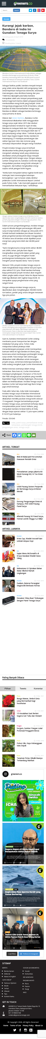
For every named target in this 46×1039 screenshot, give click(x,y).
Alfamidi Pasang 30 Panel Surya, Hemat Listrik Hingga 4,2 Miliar (30, 517)
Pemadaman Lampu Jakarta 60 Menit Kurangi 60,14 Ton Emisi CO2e (30, 474)
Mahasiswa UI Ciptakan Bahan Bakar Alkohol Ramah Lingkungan (29, 570)
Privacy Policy (28, 1025)
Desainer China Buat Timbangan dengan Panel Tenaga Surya (30, 599)
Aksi (18, 454)
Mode (6, 986)
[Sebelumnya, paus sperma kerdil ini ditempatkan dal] (23, 886)
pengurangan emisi (10, 427)
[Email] (34, 435)
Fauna (27, 986)
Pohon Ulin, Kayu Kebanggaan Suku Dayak (29, 744)
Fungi (27, 989)
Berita (4, 968)
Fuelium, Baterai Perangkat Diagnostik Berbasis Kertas (28, 584)
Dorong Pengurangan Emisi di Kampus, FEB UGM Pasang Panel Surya (29, 503)
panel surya (21, 422)
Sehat (19, 711)
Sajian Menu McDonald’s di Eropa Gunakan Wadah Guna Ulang (28, 555)
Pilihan (8, 688)
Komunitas (29, 974)
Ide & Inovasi (28, 977)
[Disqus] (23, 638)
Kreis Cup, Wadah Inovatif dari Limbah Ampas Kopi (29, 539)
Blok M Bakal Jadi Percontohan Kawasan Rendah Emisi (29, 457)
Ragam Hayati (28, 980)
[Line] (29, 435)
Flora (18, 696)
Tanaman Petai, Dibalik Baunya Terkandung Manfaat (29, 759)
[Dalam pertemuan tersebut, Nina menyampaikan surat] (23, 929)
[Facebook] (14, 435)
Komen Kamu (9, 996)
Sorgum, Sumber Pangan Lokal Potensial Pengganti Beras (29, 729)
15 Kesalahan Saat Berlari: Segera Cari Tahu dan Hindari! (29, 714)
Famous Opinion (10, 983)
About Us (39, 1025)
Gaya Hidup (6, 980)
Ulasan (6, 991)
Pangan (19, 726)
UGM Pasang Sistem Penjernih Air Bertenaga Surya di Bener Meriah (30, 489)
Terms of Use (15, 1025)
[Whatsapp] (24, 435)
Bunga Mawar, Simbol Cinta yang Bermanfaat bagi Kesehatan (28, 700)
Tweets (23, 688)
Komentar (38, 688)
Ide (18, 551)
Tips (5, 994)
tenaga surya (24, 427)
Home (5, 1025)
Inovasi (6, 19)
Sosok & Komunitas (31, 968)
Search (16, 10)
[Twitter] (19, 435)
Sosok (27, 971)
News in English (10, 976)
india (13, 422)
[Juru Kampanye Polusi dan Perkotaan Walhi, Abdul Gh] (23, 843)
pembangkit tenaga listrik (31, 425)
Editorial (7, 974)
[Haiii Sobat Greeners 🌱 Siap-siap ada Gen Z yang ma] (23, 801)
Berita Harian (9, 971)
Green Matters (18, 118)
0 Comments (10, 40)
